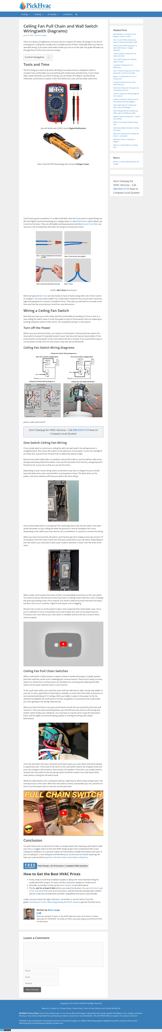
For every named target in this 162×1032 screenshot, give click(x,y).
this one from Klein (89, 224)
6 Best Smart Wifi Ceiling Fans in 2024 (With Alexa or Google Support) (125, 48)
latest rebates (66, 885)
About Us (45, 1008)
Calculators (68, 14)
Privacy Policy (66, 1008)
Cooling (24, 14)
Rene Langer (42, 35)
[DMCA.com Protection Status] (5, 1030)
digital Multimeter (80, 221)
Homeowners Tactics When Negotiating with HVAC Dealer (54, 902)
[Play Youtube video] (63, 644)
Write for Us (99, 1008)
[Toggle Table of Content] (48, 57)
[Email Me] (38, 913)
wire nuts (43, 295)
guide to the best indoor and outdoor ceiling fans (67, 857)
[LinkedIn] (40, 913)
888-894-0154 (81, 430)
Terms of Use (89, 1008)
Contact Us (55, 1008)
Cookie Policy (77, 1008)
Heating (37, 14)
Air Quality (52, 14)
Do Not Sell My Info (113, 1008)
